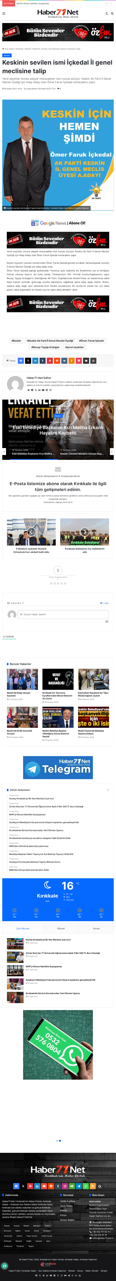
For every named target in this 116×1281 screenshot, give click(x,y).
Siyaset (39, 1241)
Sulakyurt (8, 1246)
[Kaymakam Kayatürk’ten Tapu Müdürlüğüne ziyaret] (93, 679)
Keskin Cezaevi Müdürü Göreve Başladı (58, 430)
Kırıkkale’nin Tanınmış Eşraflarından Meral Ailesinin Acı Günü (57, 695)
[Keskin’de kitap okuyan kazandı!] (22, 679)
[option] (58, 430)
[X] (28, 361)
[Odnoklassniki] (72, 361)
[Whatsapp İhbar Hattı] (58, 1045)
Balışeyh (37, 1226)
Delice (47, 1226)
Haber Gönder (92, 1271)
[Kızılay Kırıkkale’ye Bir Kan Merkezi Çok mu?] (15, 943)
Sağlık (28, 1241)
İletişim (104, 1271)
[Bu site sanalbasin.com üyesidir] (48, 1266)
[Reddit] (57, 361)
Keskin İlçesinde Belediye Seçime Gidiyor (91, 732)
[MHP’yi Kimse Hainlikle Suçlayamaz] (15, 970)
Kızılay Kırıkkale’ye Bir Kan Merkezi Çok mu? (48, 939)
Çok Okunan (22, 928)
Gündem (46, 1231)
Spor (48, 1241)
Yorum (96, 928)
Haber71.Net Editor (39, 377)
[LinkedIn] (35, 361)
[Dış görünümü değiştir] (106, 14)
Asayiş (7, 1226)
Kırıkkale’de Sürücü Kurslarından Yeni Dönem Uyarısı (53, 993)
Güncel (61, 928)
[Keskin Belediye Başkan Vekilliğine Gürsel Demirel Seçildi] (57, 717)
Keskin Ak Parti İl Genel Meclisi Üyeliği (51, 340)
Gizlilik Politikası (67, 1201)
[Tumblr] (43, 361)
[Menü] (3, 14)
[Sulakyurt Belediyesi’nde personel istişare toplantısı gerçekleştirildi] (15, 984)
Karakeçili (8, 1236)
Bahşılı (26, 1226)
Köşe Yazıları (32, 1236)
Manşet (19, 1241)
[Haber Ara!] (112, 14)
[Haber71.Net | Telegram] (58, 767)
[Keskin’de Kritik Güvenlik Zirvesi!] (22, 717)
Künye (63, 1215)
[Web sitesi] (28, 390)
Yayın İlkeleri (66, 1206)
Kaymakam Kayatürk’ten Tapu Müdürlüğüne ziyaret (93, 694)
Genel (27, 1231)
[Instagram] (50, 390)
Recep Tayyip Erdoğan (46, 347)
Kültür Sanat (47, 1236)
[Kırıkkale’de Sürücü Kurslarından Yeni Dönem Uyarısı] (15, 997)
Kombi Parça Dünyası (66, 1266)
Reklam (63, 1210)
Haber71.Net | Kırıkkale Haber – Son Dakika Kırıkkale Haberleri (37, 1271)
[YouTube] (43, 390)
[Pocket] (79, 361)
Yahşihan (20, 1246)
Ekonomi (7, 1231)
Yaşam (31, 1246)
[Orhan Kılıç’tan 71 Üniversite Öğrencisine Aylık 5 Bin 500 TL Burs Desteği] (15, 957)
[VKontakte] (64, 361)
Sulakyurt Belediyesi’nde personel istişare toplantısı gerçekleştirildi (48, 3)
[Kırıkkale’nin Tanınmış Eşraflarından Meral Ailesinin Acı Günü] (57, 679)
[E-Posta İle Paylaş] (86, 361)
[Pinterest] (50, 361)
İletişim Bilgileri (67, 1220)
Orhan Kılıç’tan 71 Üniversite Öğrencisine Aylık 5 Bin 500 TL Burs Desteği (63, 953)
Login (106, 603)
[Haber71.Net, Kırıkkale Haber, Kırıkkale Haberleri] (58, 13)
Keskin (28, 49)
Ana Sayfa (9, 49)
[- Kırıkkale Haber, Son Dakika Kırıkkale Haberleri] (58, 32)
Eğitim (18, 1231)
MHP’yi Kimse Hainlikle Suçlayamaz (44, 966)
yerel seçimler (75, 347)
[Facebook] (21, 361)
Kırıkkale (19, 49)
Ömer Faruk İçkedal (92, 340)
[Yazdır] (93, 361)
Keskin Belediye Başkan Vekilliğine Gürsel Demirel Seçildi (55, 733)
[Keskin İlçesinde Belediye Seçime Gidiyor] (93, 717)
